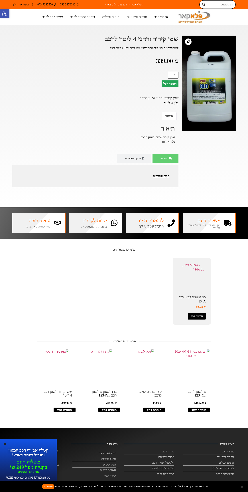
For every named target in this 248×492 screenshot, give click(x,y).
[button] (188, 41)
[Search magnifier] (203, 4)
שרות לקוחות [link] (94, 220)
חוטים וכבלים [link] (110, 17)
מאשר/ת (48, 486)
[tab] (165, 158)
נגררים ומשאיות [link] (137, 17)
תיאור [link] (169, 116)
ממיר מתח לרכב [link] (52, 17)
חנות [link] (162, 47)
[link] (4, 13)
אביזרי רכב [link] (161, 17)
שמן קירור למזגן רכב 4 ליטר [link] (58, 393)
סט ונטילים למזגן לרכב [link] (150, 393)
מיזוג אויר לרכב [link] (150, 47)
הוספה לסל (170, 84)
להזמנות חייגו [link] (151, 220)
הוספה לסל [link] (197, 316)
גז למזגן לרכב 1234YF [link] (197, 393)
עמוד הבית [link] (172, 47)
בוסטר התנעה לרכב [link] (82, 17)
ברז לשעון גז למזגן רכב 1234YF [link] (104, 393)
